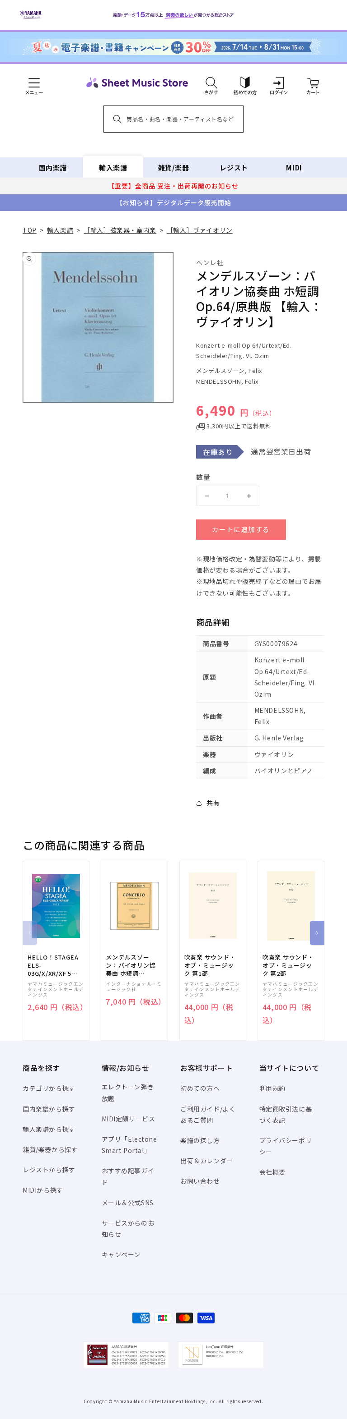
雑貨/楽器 (173, 167)
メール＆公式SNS (128, 1202)
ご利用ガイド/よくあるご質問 (207, 1114)
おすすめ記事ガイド (128, 1176)
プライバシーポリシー (285, 1146)
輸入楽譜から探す (49, 1129)
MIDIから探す (43, 1189)
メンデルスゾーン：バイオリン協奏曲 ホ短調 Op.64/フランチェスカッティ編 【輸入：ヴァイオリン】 (131, 965)
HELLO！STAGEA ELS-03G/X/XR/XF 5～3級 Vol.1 (53, 965)
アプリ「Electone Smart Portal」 (129, 1144)
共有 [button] (213, 802)
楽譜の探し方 (200, 1140)
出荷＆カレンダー (206, 1160)
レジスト (234, 167)
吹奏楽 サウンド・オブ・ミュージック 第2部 (288, 965)
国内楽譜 (53, 167)
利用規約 (272, 1088)
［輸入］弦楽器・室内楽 (120, 229)
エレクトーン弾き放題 (128, 1092)
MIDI (294, 167)
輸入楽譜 (113, 167)
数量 (203, 477)
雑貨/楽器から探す (50, 1149)
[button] (211, 82)
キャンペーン (121, 1254)
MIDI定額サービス (128, 1118)
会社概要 (272, 1171)
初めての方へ (200, 1088)
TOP (30, 229)
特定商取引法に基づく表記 (285, 1114)
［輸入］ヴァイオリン (200, 229)
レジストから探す (49, 1169)
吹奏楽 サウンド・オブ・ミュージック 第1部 (210, 965)
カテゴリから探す (49, 1088)
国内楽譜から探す (49, 1108)
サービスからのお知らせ (128, 1228)
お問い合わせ (200, 1180)
